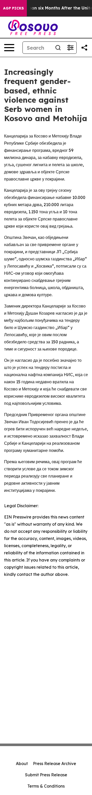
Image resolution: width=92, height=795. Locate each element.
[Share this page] (84, 48)
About (22, 763)
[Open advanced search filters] (70, 48)
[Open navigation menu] (9, 48)
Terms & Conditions (46, 786)
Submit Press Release (46, 774)
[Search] (58, 48)
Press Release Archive (54, 763)
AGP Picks (13, 8)
